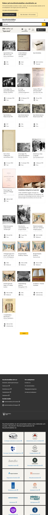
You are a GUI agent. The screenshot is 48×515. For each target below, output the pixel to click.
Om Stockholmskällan (29, 385)
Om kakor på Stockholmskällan (10, 10)
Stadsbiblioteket (6, 392)
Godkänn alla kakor (9, 14)
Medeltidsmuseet (6, 389)
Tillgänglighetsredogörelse (31, 389)
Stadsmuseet (5, 385)
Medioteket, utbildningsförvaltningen (10, 382)
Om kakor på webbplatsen (30, 392)
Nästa (24, 333)
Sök (43, 24)
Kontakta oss (27, 382)
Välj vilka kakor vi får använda (28, 14)
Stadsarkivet (5, 395)
